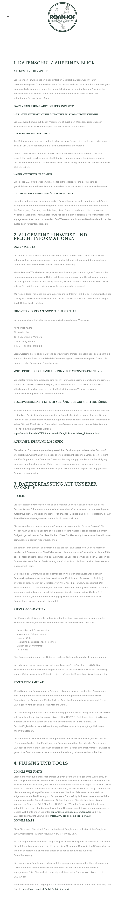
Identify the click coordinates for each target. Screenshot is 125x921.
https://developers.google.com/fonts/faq (71, 812)
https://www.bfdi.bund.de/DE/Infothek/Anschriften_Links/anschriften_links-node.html (56, 433)
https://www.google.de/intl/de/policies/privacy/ (45, 889)
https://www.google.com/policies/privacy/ (70, 815)
